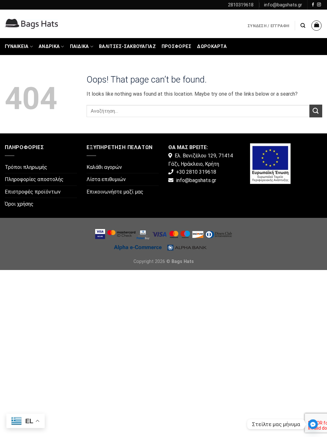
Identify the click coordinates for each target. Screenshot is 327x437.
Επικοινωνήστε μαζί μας (115, 192)
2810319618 (241, 5)
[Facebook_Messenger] (313, 424)
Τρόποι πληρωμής (26, 167)
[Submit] (315, 111)
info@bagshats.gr (283, 5)
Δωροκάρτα (212, 46)
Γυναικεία (17, 46)
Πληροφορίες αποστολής (34, 179)
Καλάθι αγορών (104, 167)
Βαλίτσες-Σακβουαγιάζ (127, 46)
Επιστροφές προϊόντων (33, 192)
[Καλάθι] (316, 25)
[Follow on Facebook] (313, 5)
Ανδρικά (49, 46)
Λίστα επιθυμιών (106, 179)
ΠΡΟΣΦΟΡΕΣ (177, 46)
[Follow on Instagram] (319, 5)
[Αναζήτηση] (302, 26)
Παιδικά (79, 46)
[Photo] (270, 163)
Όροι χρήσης (19, 204)
